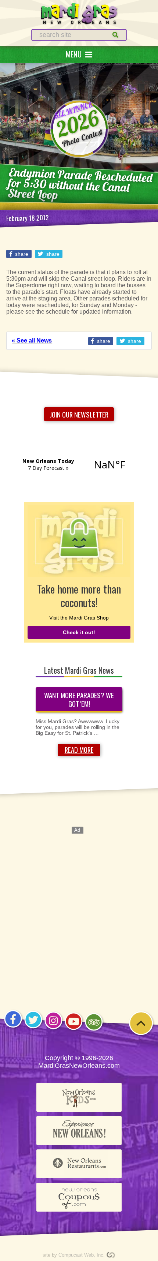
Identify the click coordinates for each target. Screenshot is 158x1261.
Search (108, 35)
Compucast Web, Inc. (81, 1255)
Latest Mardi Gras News (79, 670)
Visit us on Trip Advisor (94, 1030)
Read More (79, 750)
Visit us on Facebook (13, 1027)
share (21, 254)
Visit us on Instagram (53, 1028)
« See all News (32, 340)
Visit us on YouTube (74, 1029)
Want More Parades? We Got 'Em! (79, 699)
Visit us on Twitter (33, 1028)
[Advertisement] (79, 912)
